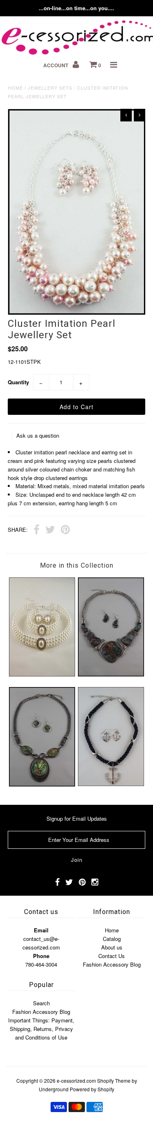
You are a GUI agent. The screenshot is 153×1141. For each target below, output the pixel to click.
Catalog (112, 939)
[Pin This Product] (65, 530)
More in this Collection (76, 565)
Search (41, 1003)
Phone (41, 956)
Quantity (18, 382)
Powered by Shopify (92, 1089)
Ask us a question (37, 435)
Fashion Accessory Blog (112, 964)
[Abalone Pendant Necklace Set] (42, 784)
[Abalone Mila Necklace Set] (111, 674)
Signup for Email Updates (77, 818)
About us (111, 947)
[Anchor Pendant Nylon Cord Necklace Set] (111, 784)
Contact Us (111, 956)
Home (15, 87)
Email (41, 930)
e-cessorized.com (76, 1080)
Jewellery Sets (50, 87)
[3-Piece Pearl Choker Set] (42, 674)
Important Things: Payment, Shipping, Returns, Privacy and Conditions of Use (41, 1028)
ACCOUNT (56, 65)
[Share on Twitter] (50, 530)
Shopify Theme (114, 1080)
